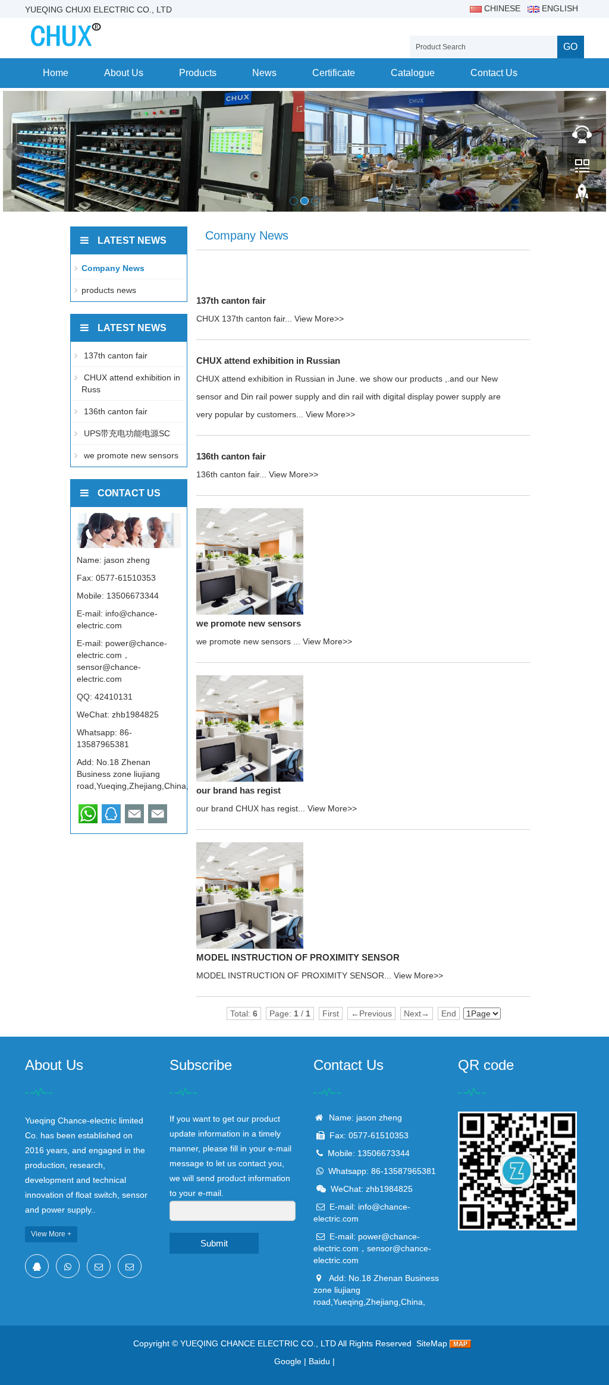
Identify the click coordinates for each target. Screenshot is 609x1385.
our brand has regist (238, 790)
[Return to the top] (582, 197)
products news (108, 290)
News (264, 73)
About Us (123, 73)
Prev (15, 151)
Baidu (319, 1361)
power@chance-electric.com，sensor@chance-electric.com (372, 1248)
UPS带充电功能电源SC (125, 433)
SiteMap (431, 1343)
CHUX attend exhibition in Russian (268, 360)
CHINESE (501, 8)
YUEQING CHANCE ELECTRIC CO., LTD (258, 1343)
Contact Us (493, 73)
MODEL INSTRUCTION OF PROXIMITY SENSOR (298, 957)
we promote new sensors (248, 623)
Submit (214, 1243)
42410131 (114, 696)
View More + (51, 1234)
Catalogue (413, 73)
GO (570, 47)
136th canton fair (231, 456)
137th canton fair (231, 300)
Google (288, 1361)
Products (197, 73)
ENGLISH (558, 8)
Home (55, 73)
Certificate (333, 73)
